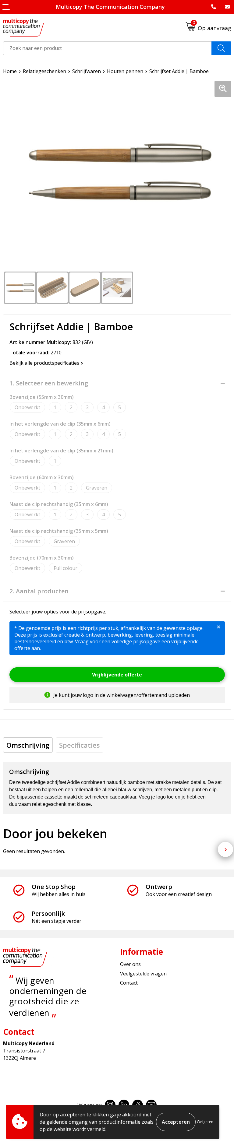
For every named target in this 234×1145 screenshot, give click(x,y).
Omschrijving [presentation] (27, 745)
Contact (129, 982)
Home (10, 71)
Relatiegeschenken (44, 71)
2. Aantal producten (39, 591)
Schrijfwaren (86, 71)
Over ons (130, 964)
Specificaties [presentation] (79, 745)
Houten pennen (125, 71)
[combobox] (107, 48)
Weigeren (205, 1121)
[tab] (28, 745)
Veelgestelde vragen (143, 973)
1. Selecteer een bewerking (48, 383)
